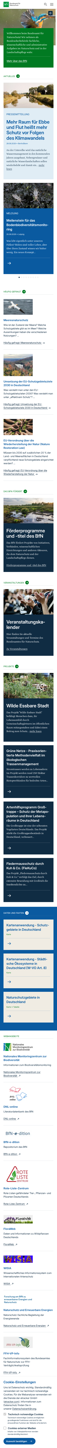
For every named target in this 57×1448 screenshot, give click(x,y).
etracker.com (11, 1401)
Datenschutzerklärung (24, 1408)
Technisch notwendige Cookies (25, 1414)
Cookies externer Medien (22, 1428)
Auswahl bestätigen (16, 1441)
